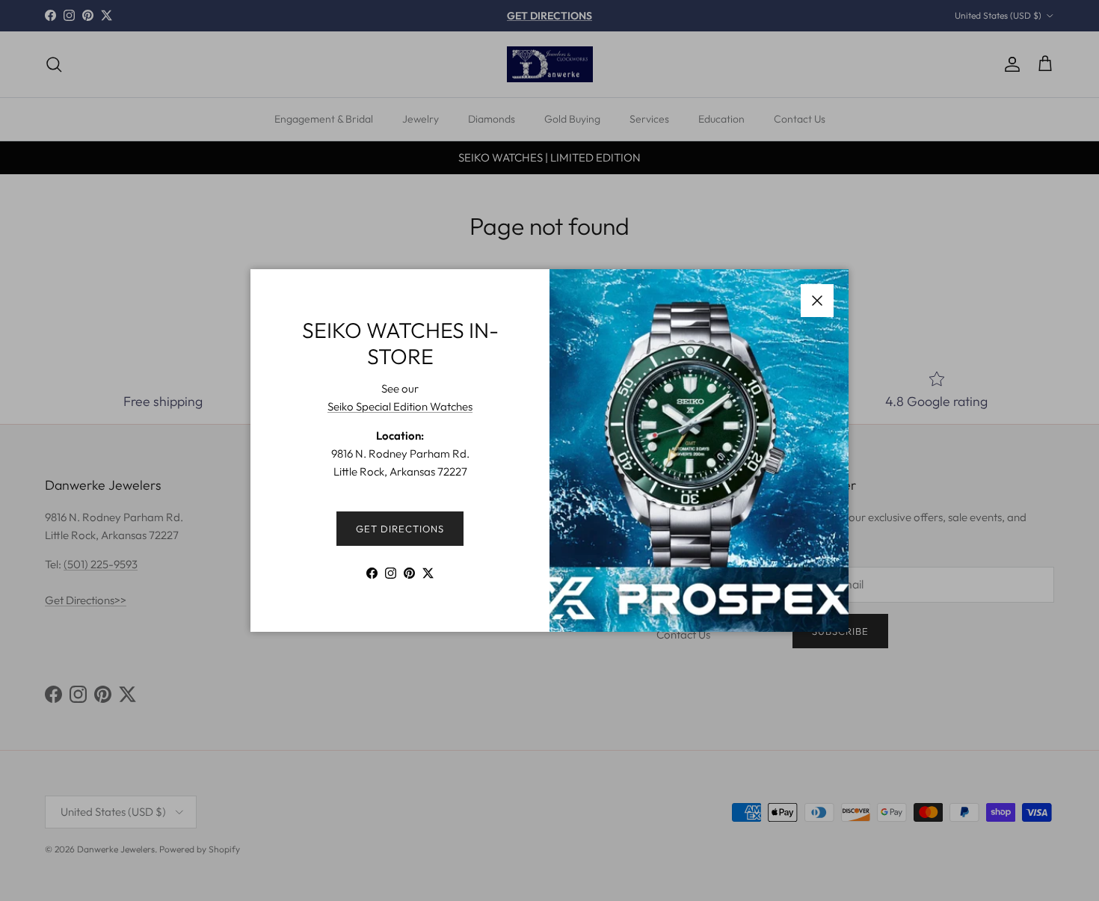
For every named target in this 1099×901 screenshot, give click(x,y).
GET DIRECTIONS (400, 529)
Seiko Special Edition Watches (399, 406)
